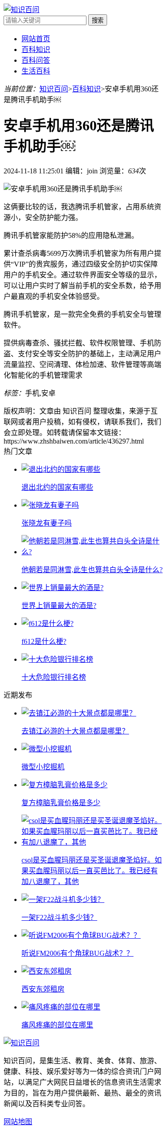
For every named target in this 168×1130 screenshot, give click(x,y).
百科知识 (36, 49)
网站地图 (18, 1122)
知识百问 (53, 89)
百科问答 (36, 60)
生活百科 (36, 71)
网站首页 (36, 39)
